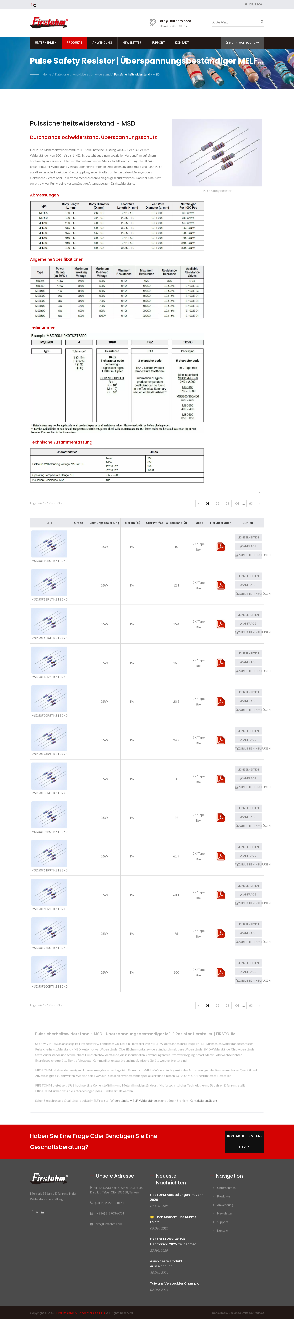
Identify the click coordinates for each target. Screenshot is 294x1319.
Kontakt (182, 42)
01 (207, 503)
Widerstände (119, 1100)
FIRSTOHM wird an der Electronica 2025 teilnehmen (173, 1242)
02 (217, 503)
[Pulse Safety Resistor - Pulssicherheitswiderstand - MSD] (217, 153)
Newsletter (132, 42)
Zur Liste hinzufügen (250, 555)
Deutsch (255, 4)
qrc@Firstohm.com (175, 21)
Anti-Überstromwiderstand (92, 74)
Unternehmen (46, 42)
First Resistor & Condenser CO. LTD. (81, 1313)
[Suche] (261, 21)
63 (251, 503)
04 (237, 503)
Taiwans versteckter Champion (175, 1283)
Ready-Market (254, 1313)
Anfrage (249, 546)
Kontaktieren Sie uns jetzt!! (244, 1141)
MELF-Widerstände (143, 1100)
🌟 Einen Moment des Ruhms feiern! (173, 1219)
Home (46, 74)
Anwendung (102, 42)
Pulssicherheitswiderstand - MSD (137, 74)
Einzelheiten (249, 537)
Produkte (74, 42)
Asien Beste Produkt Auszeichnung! (166, 1264)
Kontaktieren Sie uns (204, 1100)
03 (227, 503)
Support (158, 42)
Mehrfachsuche (242, 42)
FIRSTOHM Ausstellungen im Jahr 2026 (176, 1197)
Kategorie (62, 74)
